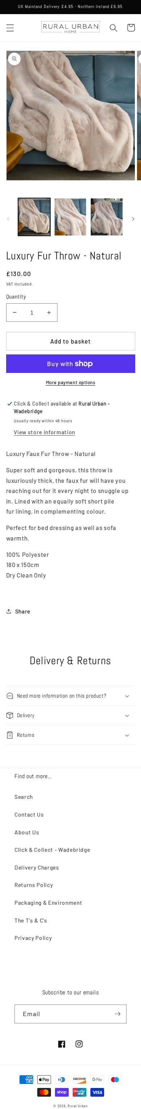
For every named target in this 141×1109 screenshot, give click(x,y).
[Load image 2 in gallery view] (70, 217)
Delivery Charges (36, 867)
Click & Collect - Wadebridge (52, 849)
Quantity (16, 296)
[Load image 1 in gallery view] (34, 217)
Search (23, 796)
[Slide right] (133, 219)
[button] (9, 27)
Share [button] (22, 611)
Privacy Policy (33, 938)
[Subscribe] (117, 1014)
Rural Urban (77, 1106)
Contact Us (29, 814)
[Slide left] (8, 219)
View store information (44, 432)
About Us (26, 832)
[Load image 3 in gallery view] (106, 217)
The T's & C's (30, 920)
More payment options (70, 382)
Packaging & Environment (48, 902)
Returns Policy (33, 885)
